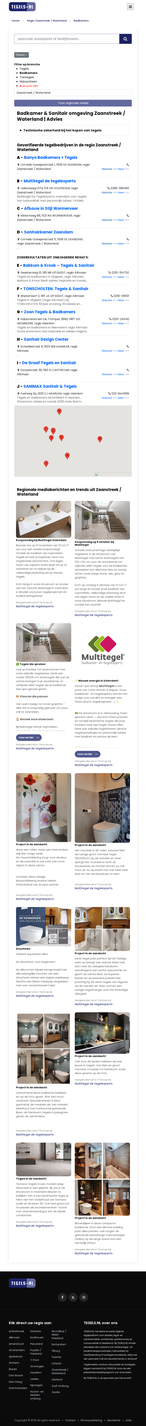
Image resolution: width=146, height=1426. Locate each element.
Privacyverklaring (91, 1420)
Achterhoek (16, 1331)
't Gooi (34, 1360)
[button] (67, 456)
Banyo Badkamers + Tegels (50, 157)
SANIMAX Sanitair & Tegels (50, 386)
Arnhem (14, 1363)
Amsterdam (17, 1350)
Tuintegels (27, 77)
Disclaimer (114, 1420)
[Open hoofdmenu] (130, 7)
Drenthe (35, 1331)
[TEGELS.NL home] (22, 1283)
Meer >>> (123, 169)
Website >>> (110, 169)
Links (129, 1420)
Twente (56, 1357)
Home (15, 20)
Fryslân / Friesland (36, 1351)
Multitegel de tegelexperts (50, 181)
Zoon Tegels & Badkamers (49, 312)
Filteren (21, 55)
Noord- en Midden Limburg (37, 1395)
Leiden (34, 1379)
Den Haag (15, 1382)
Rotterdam (59, 1344)
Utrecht (56, 1363)
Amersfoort (16, 1344)
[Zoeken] (125, 39)
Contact (70, 1420)
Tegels (24, 69)
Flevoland (36, 1344)
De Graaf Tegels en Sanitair (49, 363)
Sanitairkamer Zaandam (48, 232)
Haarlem (35, 1372)
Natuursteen (28, 81)
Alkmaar (14, 1337)
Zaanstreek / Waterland (60, 1371)
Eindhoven (37, 1337)
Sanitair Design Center (46, 339)
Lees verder (26, 737)
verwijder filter (29, 86)
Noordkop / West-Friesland (59, 1334)
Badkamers (81, 20)
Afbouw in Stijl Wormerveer (51, 208)
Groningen (37, 1366)
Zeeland (57, 1379)
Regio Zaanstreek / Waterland (47, 20)
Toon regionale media (73, 103)
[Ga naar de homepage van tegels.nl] (22, 6)
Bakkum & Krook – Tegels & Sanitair (58, 265)
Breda (13, 1369)
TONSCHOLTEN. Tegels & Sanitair (55, 289)
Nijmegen (36, 1385)
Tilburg (56, 1351)
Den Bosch (16, 1375)
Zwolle (56, 1392)
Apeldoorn (16, 1356)
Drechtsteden (18, 1388)
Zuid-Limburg (60, 1386)
